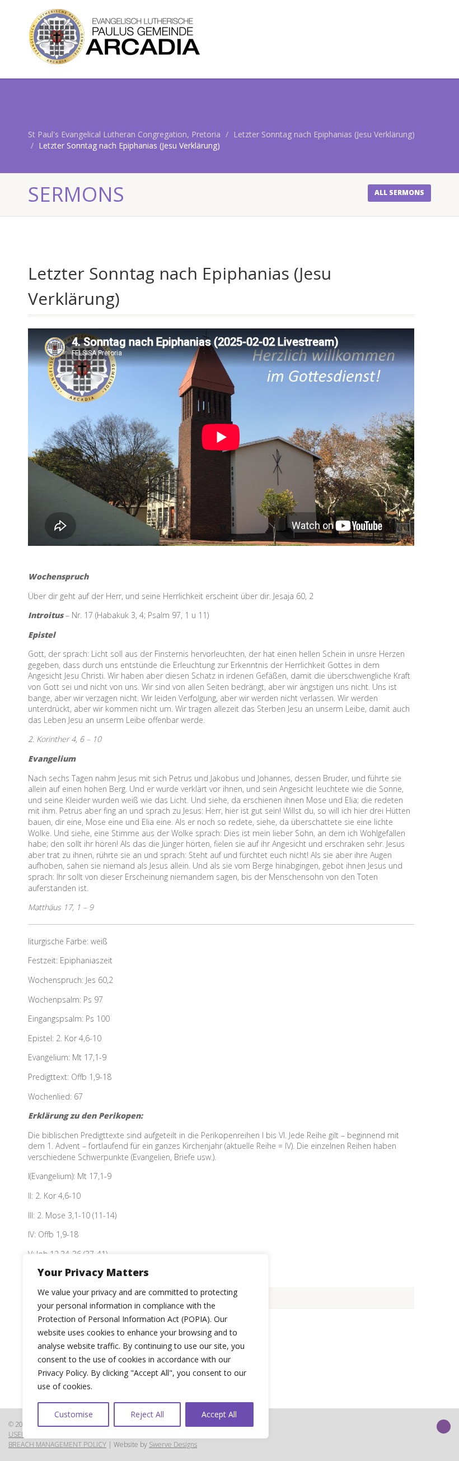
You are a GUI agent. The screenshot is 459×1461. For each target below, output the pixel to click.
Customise (73, 1414)
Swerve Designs (173, 1444)
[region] (145, 1346)
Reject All (147, 1414)
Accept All (219, 1414)
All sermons (399, 192)
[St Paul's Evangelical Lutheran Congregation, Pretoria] (124, 36)
